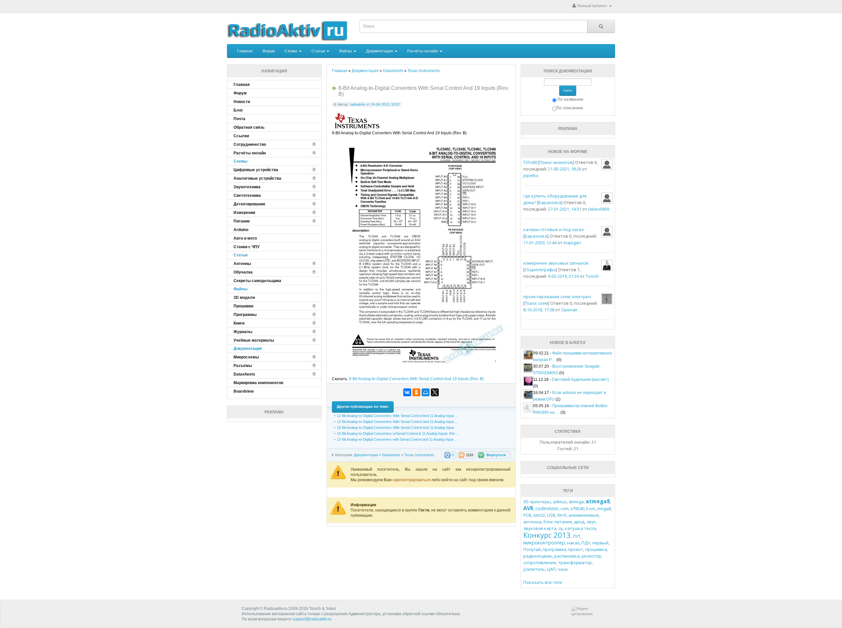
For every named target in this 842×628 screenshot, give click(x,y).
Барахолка (549, 202)
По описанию (570, 108)
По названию (570, 99)
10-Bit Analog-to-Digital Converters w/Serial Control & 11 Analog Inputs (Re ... (398, 433)
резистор (591, 556)
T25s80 (530, 162)
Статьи (318, 51)
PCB (527, 515)
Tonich (592, 276)
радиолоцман (537, 556)
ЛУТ (577, 536)
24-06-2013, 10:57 (385, 104)
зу (560, 528)
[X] (435, 392)
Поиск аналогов (556, 162)
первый (600, 543)
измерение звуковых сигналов (555, 263)
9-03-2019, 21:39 (563, 276)
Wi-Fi (561, 515)
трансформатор (575, 562)
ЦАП (551, 569)
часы (562, 569)
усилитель (534, 569)
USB (551, 515)
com (564, 508)
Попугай (532, 549)
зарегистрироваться (412, 480)
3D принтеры (537, 502)
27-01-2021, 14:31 (564, 209)
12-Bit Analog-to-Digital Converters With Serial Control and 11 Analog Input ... (397, 422)
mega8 (604, 508)
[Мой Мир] (426, 392)
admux (560, 502)
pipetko (530, 175)
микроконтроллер (544, 542)
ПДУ (586, 543)
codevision (546, 508)
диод (579, 522)
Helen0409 (598, 209)
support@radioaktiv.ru (312, 619)
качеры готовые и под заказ (553, 229)
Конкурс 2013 (547, 535)
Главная (245, 51)
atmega (576, 502)
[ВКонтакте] (407, 392)
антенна (532, 522)
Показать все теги (542, 582)
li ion (590, 508)
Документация (380, 51)
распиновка (567, 556)
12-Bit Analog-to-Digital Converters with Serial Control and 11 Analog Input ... (397, 439)
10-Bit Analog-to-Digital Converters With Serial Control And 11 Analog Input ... (397, 428)
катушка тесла (580, 528)
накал (573, 543)
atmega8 (598, 501)
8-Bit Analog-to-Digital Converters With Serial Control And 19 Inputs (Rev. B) (416, 379)
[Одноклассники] (416, 392)
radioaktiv (357, 104)
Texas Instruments (419, 455)
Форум (268, 51)
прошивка (596, 549)
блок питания (557, 522)
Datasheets (391, 455)
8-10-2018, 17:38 (538, 310)
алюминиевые (583, 515)
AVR (528, 508)
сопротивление (539, 562)
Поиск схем (536, 303)
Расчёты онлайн (423, 51)
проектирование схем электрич (557, 297)
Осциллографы (540, 270)
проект (575, 549)
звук (591, 522)
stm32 (539, 515)
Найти (567, 90)
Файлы (346, 51)
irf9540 (577, 508)
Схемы (291, 51)
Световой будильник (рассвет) (580, 379)
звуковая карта (540, 528)
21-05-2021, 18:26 (564, 169)
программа (554, 549)
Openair (569, 310)
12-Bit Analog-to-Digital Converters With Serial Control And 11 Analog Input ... (397, 416)
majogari (572, 243)
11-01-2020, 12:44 (540, 243)
